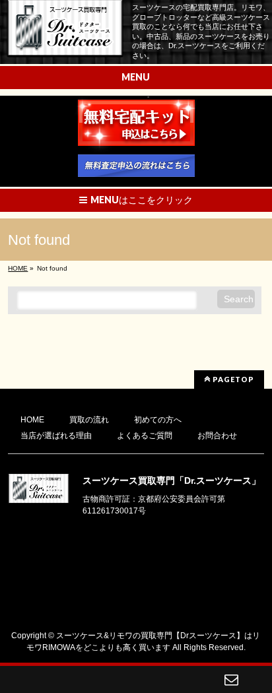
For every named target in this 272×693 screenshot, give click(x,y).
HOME (32, 419)
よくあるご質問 (144, 435)
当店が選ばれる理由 (56, 435)
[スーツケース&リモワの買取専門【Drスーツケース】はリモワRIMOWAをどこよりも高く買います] (65, 42)
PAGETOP (232, 379)
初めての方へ (158, 419)
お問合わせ (217, 435)
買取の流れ (89, 419)
